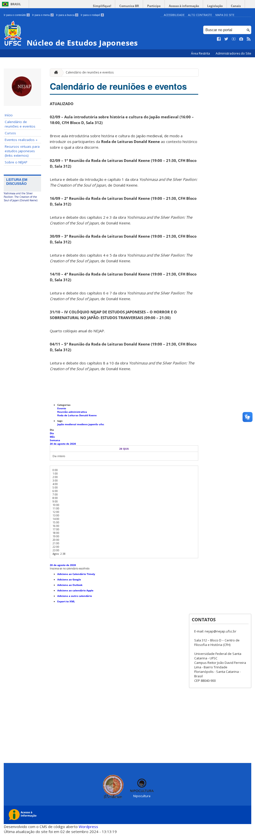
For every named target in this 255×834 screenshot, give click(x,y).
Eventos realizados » (21, 140)
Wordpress (88, 826)
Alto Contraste (200, 15)
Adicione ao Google (69, 579)
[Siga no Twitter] (226, 39)
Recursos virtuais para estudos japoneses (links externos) (22, 151)
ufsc (101, 424)
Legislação (215, 6)
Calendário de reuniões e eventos (20, 124)
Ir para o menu (42, 14)
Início (9, 115)
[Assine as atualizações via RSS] (249, 39)
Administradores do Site (233, 53)
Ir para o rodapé (92, 14)
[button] (69, 568)
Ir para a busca (66, 14)
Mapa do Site (224, 15)
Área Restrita (201, 53)
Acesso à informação (184, 6)
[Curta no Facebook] (219, 39)
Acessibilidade (174, 15)
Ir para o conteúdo (16, 14)
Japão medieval (67, 424)
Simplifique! (102, 6)
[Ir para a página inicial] (55, 72)
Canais (236, 6)
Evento (61, 408)
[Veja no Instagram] (241, 39)
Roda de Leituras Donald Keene (77, 415)
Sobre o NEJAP (16, 162)
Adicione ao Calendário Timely (76, 574)
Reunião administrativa (72, 412)
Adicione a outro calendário (74, 596)
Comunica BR (129, 6)
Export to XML (66, 601)
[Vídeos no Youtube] (234, 39)
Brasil (15, 4)
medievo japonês (88, 424)
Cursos (10, 133)
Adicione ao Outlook (69, 585)
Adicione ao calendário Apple (75, 590)
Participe (154, 6)
